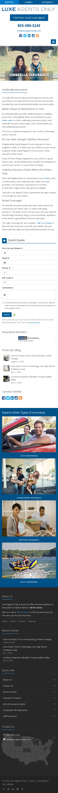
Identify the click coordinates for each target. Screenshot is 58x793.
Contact (21, 621)
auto (10, 120)
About (13, 621)
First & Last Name (12, 248)
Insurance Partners (14, 332)
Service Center (10, 691)
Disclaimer (43, 780)
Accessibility (7, 784)
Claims (28, 2)
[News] (37, 35)
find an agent (23, 612)
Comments (7, 287)
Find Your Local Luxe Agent (29, 17)
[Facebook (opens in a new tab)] (20, 35)
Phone (6, 268)
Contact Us (8, 685)
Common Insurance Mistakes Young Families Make (31, 379)
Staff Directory (10, 716)
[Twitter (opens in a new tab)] (24, 35)
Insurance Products (12, 698)
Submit (7, 314)
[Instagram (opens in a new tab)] (33, 35)
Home (4, 621)
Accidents (47, 2)
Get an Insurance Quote (14, 704)
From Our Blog (11, 350)
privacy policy (34, 322)
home (4, 120)
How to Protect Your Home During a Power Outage (31, 358)
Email (6, 258)
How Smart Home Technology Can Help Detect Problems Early (33, 369)
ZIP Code (7, 277)
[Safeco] (29, 339)
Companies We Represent (15, 710)
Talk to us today (44, 223)
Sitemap (31, 621)
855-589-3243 (13, 734)
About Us (7, 679)
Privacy (32, 780)
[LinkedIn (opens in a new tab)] (29, 35)
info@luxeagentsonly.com (29, 30)
